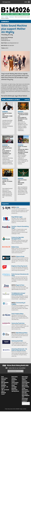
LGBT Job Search (5, 389)
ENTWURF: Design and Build (20, 408)
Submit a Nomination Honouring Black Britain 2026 (25, 382)
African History (15, 382)
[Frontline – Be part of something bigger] (6, 227)
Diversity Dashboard (3, 384)
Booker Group (15, 247)
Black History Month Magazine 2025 (25, 395)
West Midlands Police (21, 333)
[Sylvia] (7, 173)
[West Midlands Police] (6, 334)
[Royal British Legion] (6, 219)
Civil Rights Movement (14, 387)
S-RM (17, 207)
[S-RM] (6, 208)
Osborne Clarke (20, 256)
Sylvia (4, 184)
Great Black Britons (14, 380)
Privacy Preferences (26, 403)
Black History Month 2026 (25, 377)
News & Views (4, 378)
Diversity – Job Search (4, 387)
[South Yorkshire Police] (6, 315)
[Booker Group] (6, 247)
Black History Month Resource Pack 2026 (25, 391)
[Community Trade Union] (6, 324)
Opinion (3, 381)
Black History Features (15, 377)
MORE (26, 99)
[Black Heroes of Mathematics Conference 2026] (7, 139)
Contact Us (24, 401)
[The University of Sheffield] (6, 303)
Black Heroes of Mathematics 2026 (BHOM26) (22, 119)
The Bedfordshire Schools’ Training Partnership (18, 293)
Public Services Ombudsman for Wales (20, 274)
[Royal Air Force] (6, 285)
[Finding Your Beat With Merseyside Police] (6, 239)
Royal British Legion (17, 217)
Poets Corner (14, 389)
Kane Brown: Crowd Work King (7, 116)
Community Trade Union (18, 323)
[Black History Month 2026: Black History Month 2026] (15, 11)
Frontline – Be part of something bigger (20, 227)
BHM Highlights (4, 382)
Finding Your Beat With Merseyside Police (18, 238)
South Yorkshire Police (17, 314)
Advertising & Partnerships (25, 399)
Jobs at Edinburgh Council (3, 392)
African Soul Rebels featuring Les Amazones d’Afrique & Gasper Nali (23, 151)
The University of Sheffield (18, 303)
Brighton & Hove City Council (19, 266)
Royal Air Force (20, 285)
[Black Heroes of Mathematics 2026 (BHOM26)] (23, 106)
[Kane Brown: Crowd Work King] (7, 106)
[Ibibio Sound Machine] (23, 173)
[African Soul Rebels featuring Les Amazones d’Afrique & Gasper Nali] (23, 139)
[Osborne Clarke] (6, 258)
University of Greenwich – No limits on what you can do (19, 349)
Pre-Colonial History (14, 384)
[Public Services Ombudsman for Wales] (6, 274)
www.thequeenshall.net (12, 43)
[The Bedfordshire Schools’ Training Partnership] (6, 295)
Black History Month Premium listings (25, 387)
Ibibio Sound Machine (21, 183)
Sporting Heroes (15, 391)
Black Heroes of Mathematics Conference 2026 (6, 152)
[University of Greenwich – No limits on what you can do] (6, 350)
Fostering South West (17, 341)
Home (2, 16)
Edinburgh (11, 16)
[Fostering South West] (6, 342)
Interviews (3, 379)
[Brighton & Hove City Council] (6, 267)
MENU (25, 2)
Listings (6, 16)
